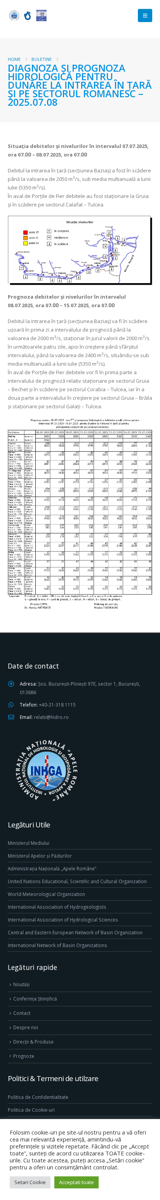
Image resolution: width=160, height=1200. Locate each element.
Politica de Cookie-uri (31, 1110)
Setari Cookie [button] (30, 1182)
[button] (145, 15)
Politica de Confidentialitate (38, 1097)
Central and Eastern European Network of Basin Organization (75, 932)
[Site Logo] (27, 15)
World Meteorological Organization (46, 894)
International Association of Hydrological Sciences (63, 919)
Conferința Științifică (35, 998)
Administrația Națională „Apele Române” (52, 868)
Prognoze (23, 1056)
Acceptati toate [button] (76, 1182)
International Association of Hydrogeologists (57, 907)
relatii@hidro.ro (51, 717)
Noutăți (21, 984)
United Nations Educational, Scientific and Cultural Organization (77, 881)
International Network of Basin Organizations (57, 945)
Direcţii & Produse (33, 1041)
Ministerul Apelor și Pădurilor (40, 856)
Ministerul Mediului (28, 843)
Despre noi (25, 1027)
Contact (21, 1013)
